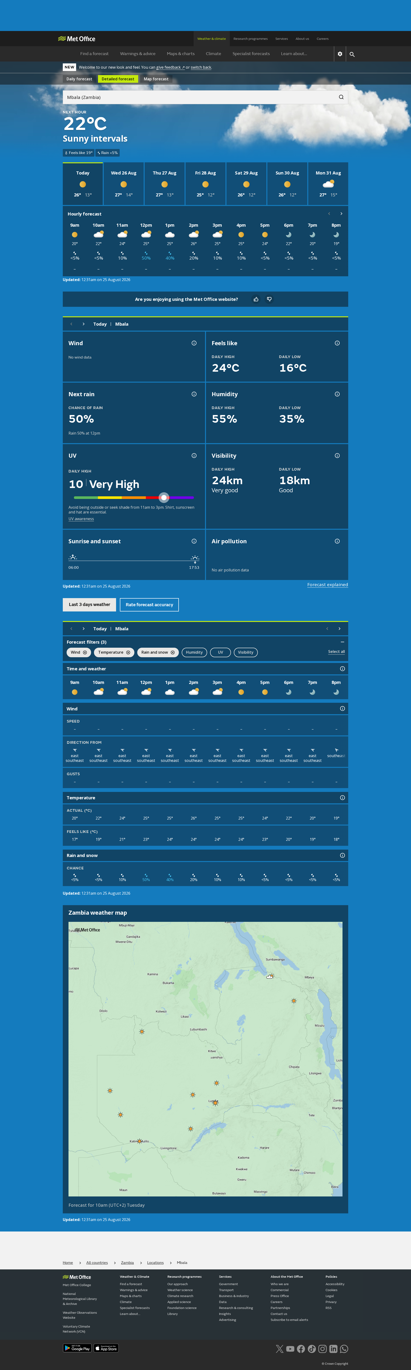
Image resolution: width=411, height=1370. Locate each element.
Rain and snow (152, 653)
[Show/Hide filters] (342, 642)
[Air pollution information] (336, 541)
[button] (269, 977)
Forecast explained (327, 584)
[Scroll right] (341, 213)
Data (223, 1302)
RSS (329, 1308)
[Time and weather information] (342, 668)
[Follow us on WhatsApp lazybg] (344, 1348)
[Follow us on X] (279, 1348)
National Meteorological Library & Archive (80, 1299)
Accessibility (335, 1284)
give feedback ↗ (170, 67)
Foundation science (182, 1308)
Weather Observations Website (80, 1315)
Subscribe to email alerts (289, 1320)
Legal (330, 1296)
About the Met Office (287, 1277)
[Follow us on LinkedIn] (333, 1348)
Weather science (180, 1290)
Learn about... (294, 53)
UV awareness (81, 518)
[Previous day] (71, 324)
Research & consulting (236, 1308)
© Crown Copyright (335, 1364)
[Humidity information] (336, 394)
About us (302, 39)
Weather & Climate (134, 1277)
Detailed (118, 79)
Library (172, 1314)
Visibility (246, 652)
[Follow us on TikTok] (312, 1348)
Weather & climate (211, 39)
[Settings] (340, 54)
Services (281, 39)
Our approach (177, 1284)
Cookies (332, 1290)
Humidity (194, 652)
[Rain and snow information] (342, 855)
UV (220, 652)
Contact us (279, 1314)
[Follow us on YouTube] (290, 1348)
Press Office (280, 1296)
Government (228, 1284)
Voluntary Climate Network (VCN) (76, 1329)
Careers (323, 39)
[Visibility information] (336, 455)
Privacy (331, 1302)
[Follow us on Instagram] (322, 1348)
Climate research (180, 1296)
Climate (213, 53)
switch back (201, 67)
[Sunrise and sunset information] (193, 541)
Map (156, 79)
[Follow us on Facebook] (301, 1348)
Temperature (108, 653)
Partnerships (280, 1308)
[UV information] (193, 455)
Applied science (179, 1302)
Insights (225, 1314)
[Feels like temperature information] (336, 343)
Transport (226, 1290)
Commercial (280, 1290)
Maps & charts (181, 53)
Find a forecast (94, 53)
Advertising (227, 1320)
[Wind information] (342, 708)
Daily (79, 79)
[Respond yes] (256, 299)
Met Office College (77, 1285)
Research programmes (251, 39)
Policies (331, 1277)
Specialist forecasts (251, 53)
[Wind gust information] (193, 343)
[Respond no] (269, 299)
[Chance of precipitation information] (193, 394)
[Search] (339, 96)
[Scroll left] (329, 213)
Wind (73, 653)
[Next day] (83, 324)
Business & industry (234, 1296)
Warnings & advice (138, 53)
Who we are (280, 1284)
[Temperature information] (342, 797)
